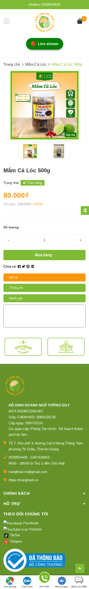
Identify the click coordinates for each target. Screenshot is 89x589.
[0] (79, 21)
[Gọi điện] (44, 578)
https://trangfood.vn (23, 480)
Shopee (15, 541)
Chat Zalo (27, 586)
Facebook (30, 523)
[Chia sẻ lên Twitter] (24, 266)
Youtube (35, 529)
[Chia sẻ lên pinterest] (28, 266)
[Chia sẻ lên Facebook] (20, 266)
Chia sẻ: (10, 266)
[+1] (32, 266)
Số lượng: (11, 227)
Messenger (61, 586)
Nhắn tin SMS (79, 586)
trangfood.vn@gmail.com (28, 472)
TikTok (14, 535)
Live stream (44, 43)
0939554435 (50, 4)
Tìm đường (10, 586)
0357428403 (40, 457)
